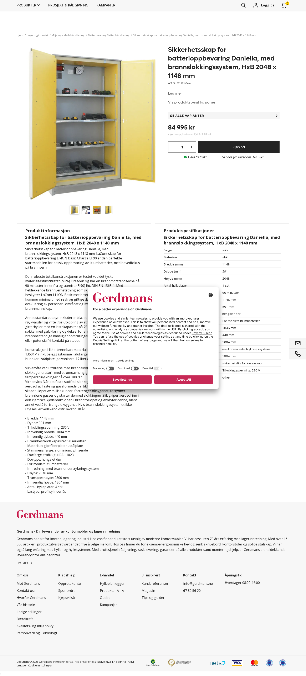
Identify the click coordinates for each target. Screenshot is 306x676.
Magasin (148, 590)
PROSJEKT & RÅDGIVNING (68, 5)
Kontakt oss (26, 590)
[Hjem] (40, 518)
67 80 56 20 (192, 590)
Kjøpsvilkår (67, 597)
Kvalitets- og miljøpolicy (35, 626)
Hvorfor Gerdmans (31, 597)
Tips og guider (153, 597)
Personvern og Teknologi (37, 633)
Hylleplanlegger (112, 583)
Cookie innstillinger (40, 665)
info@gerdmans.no (198, 583)
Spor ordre (66, 590)
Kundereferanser (155, 583)
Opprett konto (69, 583)
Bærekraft (25, 619)
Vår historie (26, 604)
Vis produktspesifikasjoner (191, 102)
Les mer (175, 93)
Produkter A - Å (112, 590)
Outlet (105, 597)
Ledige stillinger (29, 611)
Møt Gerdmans (28, 583)
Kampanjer (106, 5)
